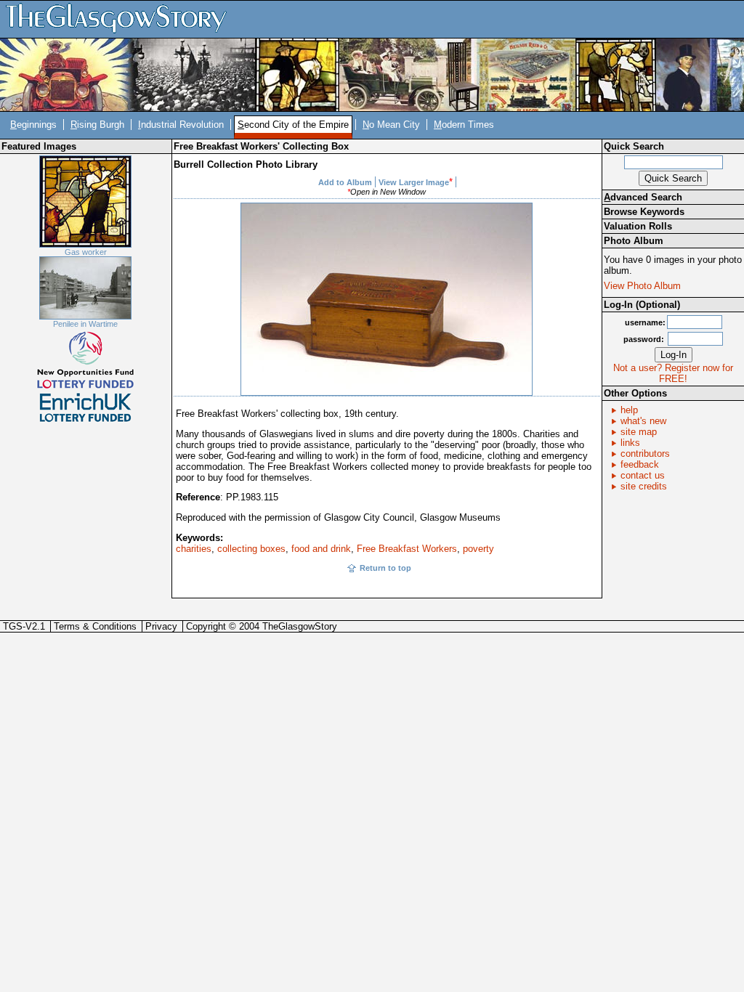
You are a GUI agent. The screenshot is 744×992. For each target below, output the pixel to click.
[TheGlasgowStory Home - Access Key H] (121, 18)
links (630, 442)
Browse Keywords (644, 211)
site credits (643, 486)
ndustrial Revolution (181, 124)
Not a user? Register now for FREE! (673, 373)
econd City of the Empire (293, 124)
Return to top (385, 568)
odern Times (464, 124)
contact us (642, 475)
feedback (639, 464)
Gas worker (86, 252)
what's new (643, 420)
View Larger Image (414, 182)
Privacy (161, 626)
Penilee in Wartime (85, 324)
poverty (478, 548)
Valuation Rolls (638, 226)
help (629, 409)
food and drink (321, 548)
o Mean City (391, 124)
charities (193, 548)
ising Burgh (97, 124)
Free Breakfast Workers (407, 548)
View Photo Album (642, 285)
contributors (645, 453)
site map (638, 431)
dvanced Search (643, 197)
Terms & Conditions (95, 626)
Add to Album (345, 182)
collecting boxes (251, 548)
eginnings (33, 124)
